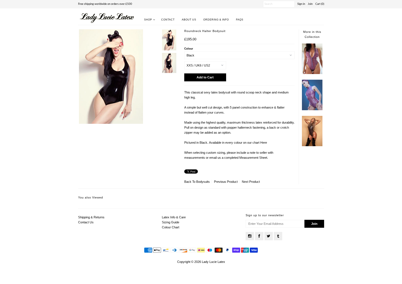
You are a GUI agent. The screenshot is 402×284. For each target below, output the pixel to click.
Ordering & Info (216, 19)
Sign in (301, 4)
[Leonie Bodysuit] (312, 145)
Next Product (251, 181)
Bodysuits (203, 181)
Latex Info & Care (174, 217)
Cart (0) (319, 4)
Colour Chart (170, 227)
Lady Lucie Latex (213, 262)
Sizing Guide (170, 222)
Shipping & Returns (91, 217)
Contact (168, 19)
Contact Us (86, 222)
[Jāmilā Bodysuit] (312, 73)
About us (189, 19)
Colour (188, 48)
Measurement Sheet (253, 157)
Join (310, 4)
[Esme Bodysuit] (312, 109)
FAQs (239, 19)
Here (263, 142)
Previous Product (226, 181)
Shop (148, 19)
